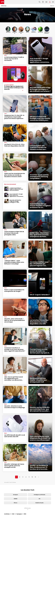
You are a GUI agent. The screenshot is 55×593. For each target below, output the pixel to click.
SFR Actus (3, 6)
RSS (25, 514)
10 (32, 477)
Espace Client (50, 2)
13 (35, 477)
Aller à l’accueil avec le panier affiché (43, 2)
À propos (19, 514)
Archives (7, 514)
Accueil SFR (2, 2)
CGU (13, 514)
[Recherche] (39, 2)
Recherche (39, 2)
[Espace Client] (50, 2)
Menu (53, 2)
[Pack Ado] (15, 79)
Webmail (46, 2)
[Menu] (53, 2)
